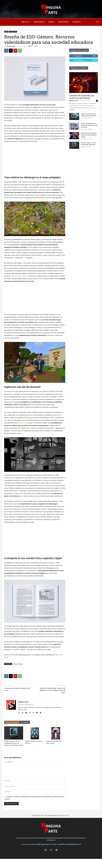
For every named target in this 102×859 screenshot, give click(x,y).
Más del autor (25, 722)
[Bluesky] (41, 713)
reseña (9, 655)
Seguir (94, 56)
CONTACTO (76, 22)
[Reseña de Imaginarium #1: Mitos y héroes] (55, 733)
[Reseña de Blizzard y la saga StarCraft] (34, 733)
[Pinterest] (15, 51)
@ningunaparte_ (62, 815)
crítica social (23, 423)
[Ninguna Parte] (51, 9)
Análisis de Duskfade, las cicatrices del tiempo (81, 96)
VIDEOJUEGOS (38, 22)
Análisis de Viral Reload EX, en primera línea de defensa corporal (89, 134)
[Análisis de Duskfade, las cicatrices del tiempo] (83, 82)
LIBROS (51, 22)
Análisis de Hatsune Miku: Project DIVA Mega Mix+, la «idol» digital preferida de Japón (52, 690)
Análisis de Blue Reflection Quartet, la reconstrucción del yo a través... (89, 125)
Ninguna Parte (11, 46)
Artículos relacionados (11, 722)
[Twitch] (30, 713)
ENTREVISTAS (63, 22)
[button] (97, 22)
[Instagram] (23, 713)
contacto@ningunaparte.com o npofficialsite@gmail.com (55, 844)
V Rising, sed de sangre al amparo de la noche (17, 689)
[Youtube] (37, 713)
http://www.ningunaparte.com (25, 704)
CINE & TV (25, 22)
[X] (11, 51)
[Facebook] (6, 51)
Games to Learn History (19, 276)
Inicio (5, 29)
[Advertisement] (34, 159)
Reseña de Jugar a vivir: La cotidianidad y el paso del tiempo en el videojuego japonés (13, 743)
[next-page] (8, 749)
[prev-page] (5, 749)
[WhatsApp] (20, 51)
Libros (11, 29)
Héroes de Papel (19, 29)
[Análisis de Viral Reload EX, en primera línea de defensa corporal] (74, 135)
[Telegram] (26, 713)
